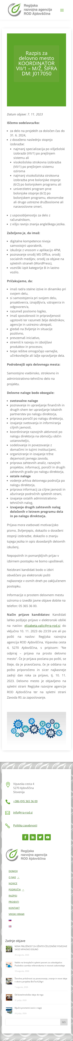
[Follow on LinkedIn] (33, 837)
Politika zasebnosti (25, 825)
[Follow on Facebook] (25, 837)
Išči (64, 1022)
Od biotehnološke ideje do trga (29, 994)
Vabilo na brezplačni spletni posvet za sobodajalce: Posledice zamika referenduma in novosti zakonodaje (40, 964)
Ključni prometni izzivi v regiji (28, 1007)
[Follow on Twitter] (40, 837)
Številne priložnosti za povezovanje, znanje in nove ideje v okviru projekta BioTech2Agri (41, 980)
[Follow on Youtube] (48, 837)
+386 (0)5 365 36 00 (25, 801)
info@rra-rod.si (23, 812)
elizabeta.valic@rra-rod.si (42, 626)
